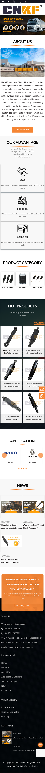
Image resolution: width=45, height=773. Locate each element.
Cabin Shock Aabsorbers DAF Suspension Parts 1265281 (11, 385)
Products (5, 668)
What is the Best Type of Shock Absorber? (33, 526)
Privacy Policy (31, 766)
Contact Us (6, 690)
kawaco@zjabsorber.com (15, 624)
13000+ (22, 180)
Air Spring (4, 717)
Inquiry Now (23, 605)
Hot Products (22, 306)
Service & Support (9, 681)
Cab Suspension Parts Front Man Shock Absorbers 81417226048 (11, 418)
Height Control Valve (9, 712)
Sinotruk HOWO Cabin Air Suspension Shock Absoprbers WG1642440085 (33, 352)
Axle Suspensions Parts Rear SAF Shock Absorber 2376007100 (34, 385)
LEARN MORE (22, 130)
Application (22, 441)
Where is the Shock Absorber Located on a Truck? (10, 527)
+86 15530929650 (21, 396)
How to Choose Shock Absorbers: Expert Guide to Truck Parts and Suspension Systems (11, 561)
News (22, 485)
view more (39, 323)
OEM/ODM (22, 237)
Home (4, 663)
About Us (22, 41)
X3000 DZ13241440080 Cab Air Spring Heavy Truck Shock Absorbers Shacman (11, 352)
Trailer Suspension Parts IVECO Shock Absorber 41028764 (33, 418)
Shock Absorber (7, 707)
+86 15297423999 (12, 629)
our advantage (22, 142)
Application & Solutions (11, 677)
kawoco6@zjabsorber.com (24, 389)
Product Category (22, 262)
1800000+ (22, 209)
